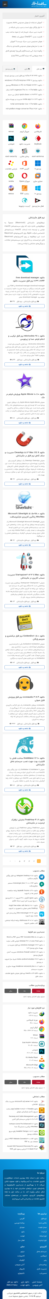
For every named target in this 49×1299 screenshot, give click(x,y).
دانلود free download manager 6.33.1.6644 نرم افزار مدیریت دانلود (29, 279)
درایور (22, 1251)
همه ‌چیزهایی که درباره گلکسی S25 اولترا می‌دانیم (28, 56)
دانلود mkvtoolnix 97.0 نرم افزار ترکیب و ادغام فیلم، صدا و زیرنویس (26, 337)
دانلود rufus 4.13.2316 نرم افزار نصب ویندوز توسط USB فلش (25, 76)
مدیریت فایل (42, 1268)
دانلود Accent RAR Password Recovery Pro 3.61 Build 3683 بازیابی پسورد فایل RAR (22, 1147)
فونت (22, 1235)
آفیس (22, 1218)
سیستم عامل (42, 1251)
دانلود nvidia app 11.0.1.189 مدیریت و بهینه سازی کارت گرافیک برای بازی (25, 100)
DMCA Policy (12, 1285)
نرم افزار (19, 301)
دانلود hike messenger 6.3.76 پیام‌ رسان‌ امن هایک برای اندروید (22, 914)
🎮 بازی (27, 69)
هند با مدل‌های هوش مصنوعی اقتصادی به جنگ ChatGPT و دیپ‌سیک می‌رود (25, 46)
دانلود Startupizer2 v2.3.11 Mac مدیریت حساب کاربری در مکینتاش (26, 576)
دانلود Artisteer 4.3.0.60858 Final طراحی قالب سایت (24, 941)
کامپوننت (20, 1255)
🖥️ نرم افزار (40, 69)
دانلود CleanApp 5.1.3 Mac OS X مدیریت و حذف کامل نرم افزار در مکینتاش (25, 454)
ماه (24, 991)
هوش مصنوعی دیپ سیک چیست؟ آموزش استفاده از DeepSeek (27, 42)
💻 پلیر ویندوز (10, 69)
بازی (22, 1231)
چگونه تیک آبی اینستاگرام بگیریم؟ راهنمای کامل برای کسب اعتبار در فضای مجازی (25, 51)
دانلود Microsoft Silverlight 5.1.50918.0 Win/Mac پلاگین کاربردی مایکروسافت (26, 515)
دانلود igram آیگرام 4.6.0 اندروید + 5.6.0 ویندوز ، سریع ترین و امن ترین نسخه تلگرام (21, 899)
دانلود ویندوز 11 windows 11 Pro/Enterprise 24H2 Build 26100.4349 (25, 81)
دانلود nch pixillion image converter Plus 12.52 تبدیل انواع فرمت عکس (25, 109)
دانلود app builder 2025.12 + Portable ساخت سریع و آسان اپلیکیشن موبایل (22, 1110)
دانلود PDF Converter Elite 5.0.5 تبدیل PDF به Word (25, 937)
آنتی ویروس (19, 1264)
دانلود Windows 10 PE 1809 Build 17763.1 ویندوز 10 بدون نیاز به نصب (25, 85)
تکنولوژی (21, 1273)
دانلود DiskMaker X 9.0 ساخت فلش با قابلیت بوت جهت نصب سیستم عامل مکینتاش (27, 761)
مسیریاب (43, 1273)
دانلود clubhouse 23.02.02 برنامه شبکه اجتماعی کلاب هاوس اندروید (21, 922)
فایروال (21, 1268)
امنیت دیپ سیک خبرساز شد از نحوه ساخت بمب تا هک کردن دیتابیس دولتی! (25, 32)
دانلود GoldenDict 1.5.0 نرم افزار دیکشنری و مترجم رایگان (25, 637)
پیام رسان (43, 1264)
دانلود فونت (25, 1285)
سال (10, 991)
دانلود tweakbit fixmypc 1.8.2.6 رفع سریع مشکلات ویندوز (23, 1132)
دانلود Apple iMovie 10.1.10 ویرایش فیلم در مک (25, 395)
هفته (38, 991)
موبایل (22, 1227)
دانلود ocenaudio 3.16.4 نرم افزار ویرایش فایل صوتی (26, 698)
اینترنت (44, 1231)
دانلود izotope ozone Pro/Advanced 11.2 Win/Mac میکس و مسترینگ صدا (23, 1125)
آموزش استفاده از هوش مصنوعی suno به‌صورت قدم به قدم (25, 23)
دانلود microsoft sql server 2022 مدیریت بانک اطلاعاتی (21, 1103)
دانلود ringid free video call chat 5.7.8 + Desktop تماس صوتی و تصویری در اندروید (23, 907)
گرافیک (21, 1260)
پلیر (45, 1260)
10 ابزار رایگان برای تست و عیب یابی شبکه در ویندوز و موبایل (27, 28)
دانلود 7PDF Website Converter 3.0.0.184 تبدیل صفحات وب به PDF (21, 1140)
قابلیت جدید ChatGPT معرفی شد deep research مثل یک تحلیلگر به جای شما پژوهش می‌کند (27, 37)
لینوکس (43, 1255)
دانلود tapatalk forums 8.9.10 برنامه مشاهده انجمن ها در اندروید (22, 892)
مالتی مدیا (43, 1222)
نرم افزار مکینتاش (30, 301)
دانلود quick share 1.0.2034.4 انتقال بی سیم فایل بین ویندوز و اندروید (26, 95)
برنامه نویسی (19, 1222)
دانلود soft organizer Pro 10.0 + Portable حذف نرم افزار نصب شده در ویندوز (25, 90)
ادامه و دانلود (23, 306)
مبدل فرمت (42, 1227)
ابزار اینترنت (42, 1240)
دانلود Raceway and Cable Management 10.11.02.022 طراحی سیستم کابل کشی (23, 1118)
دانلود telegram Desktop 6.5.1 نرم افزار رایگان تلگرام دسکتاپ (22, 877)
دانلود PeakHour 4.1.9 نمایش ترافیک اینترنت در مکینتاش (28, 821)
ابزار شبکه (43, 1235)
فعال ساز (21, 1240)
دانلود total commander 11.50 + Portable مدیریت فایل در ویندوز (27, 104)
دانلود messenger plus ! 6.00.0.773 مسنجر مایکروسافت (23, 884)
